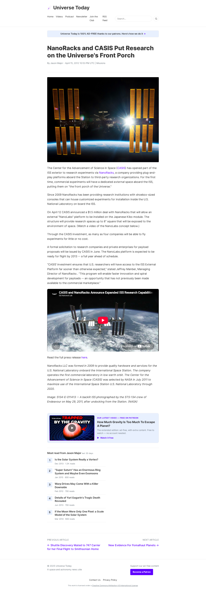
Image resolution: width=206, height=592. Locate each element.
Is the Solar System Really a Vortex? (76, 459)
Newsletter (81, 16)
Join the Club (94, 18)
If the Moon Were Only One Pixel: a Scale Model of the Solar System (79, 513)
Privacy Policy (110, 580)
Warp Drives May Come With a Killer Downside (76, 485)
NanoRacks (106, 172)
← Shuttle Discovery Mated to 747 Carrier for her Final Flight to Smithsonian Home (73, 547)
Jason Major (56, 63)
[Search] (156, 18)
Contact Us (95, 580)
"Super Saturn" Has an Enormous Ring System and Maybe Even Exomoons (78, 471)
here (84, 357)
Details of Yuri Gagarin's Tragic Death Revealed (77, 499)
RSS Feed (105, 18)
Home (50, 16)
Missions (100, 63)
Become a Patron (142, 572)
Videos (59, 16)
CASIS (121, 168)
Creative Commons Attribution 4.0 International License (115, 585)
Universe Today (71, 8)
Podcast (69, 16)
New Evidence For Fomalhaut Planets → (133, 545)
